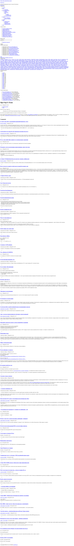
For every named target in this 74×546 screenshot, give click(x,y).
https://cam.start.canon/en (13, 53)
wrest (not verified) (3, 457)
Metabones (6, 62)
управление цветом (58, 68)
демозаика (5, 66)
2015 (3, 81)
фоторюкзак (2, 69)
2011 (3, 77)
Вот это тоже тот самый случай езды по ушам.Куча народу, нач (14, 166)
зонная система (19, 66)
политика (25, 67)
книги (26, 66)
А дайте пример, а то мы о (6, 99)
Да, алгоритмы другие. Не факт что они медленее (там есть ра (14, 528)
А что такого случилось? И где (7, 433)
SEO (3, 25)
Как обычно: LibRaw (5, 236)
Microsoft (9, 62)
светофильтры (65, 67)
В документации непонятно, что (7, 259)
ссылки (8, 68)
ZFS (15, 64)
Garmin (5, 61)
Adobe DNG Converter (35, 59)
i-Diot (37, 61)
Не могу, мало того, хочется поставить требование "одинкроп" (14, 418)
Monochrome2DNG (25, 62)
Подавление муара (4, 333)
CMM (6, 60)
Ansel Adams (55, 59)
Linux (58, 61)
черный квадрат (26, 69)
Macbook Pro (66, 61)
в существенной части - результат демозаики (20, 370)
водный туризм (53, 65)
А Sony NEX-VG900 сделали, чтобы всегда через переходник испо (14, 462)
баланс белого (31, 65)
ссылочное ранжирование (14, 68)
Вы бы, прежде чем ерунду (6, 479)
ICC (38, 61)
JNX (50, 61)
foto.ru (57, 60)
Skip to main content (3, 0)
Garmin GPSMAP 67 (5, 29)
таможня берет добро (38, 68)
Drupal (7, 14)
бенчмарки (44, 65)
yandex (11, 64)
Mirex (20, 62)
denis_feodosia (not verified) (4, 316)
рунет (57, 67)
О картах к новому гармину (7, 28)
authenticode (64, 59)
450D (13, 59)
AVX (67, 59)
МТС (52, 64)
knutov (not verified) (3, 497)
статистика (21, 68)
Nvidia (66, 62)
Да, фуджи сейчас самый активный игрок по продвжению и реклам (15, 306)
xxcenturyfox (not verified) (4, 133)
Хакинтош (10, 65)
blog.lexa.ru (2, 2)
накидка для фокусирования (49, 66)
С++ (66, 64)
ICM (40, 61)
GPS (20, 61)
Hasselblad (27, 61)
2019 (3, 84)
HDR (30, 61)
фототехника (7, 69)
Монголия (55, 64)
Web (5, 13)
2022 (3, 87)
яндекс (42, 69)
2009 (3, 75)
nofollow (57, 62)
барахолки (40, 65)
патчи (10, 67)
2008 (3, 74)
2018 (3, 83)
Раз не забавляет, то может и (6, 349)
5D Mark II (2, 59)
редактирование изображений (50, 67)
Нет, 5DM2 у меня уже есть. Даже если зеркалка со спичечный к (14, 503)
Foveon (59, 60)
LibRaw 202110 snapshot (6, 33)
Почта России (63, 64)
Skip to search (9, 0)
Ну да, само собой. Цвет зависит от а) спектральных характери (14, 139)
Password (2, 40)
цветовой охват (12, 69)
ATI (60, 59)
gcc (7, 61)
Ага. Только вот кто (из (5, 183)
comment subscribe (21, 60)
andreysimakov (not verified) (5, 400)
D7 (28, 60)
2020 (3, 85)
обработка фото (3, 67)
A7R (15, 59)
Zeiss (13, 64)
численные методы (33, 69)
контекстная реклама (30, 66)
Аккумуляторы (23, 64)
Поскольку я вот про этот (13, 49)
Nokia (63, 62)
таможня (32, 68)
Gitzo (9, 61)
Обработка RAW (7, 23)
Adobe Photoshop (42, 59)
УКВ (7, 65)
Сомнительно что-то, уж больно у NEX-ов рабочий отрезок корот (14, 455)
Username (2, 39)
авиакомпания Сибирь (25, 65)
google (12, 61)
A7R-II (17, 59)
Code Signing (9, 60)
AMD (49, 59)
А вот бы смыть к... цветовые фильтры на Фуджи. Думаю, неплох (14, 511)
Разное (3, 16)
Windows (3, 64)
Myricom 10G (40, 62)
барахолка (36, 65)
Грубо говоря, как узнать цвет (7, 228)
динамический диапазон (12, 66)
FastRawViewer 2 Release (6, 35)
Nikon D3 (54, 62)
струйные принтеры (27, 68)
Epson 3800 (40, 60)
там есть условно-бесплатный (14, 52)
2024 (3, 88)
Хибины (19, 65)
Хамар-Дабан (15, 65)
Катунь (31, 64)
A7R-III (20, 59)
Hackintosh (6, 9)
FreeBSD (62, 60)
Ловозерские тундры (44, 64)
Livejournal (61, 61)
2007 (3, 73)
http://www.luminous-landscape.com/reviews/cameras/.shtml (39, 382)
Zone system (18, 64)
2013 (3, 79)
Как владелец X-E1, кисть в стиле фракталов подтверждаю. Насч (14, 398)
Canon (3, 60)
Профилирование (7, 24)
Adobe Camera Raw (27, 59)
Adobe (23, 59)
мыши (43, 66)
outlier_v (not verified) (4, 520)
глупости (2, 66)
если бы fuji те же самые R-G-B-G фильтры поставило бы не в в (14, 131)
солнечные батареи (3, 68)
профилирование (39, 67)
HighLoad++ (33, 61)
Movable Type (8, 15)
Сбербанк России (3, 65)
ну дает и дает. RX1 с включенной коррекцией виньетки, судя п (14, 121)
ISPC (48, 61)
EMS (37, 60)
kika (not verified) (3, 123)
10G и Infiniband (7, 17)
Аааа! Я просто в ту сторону (6, 448)
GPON (18, 61)
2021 (3, 86)
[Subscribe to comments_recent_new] (6, 57)
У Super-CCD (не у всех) (5, 175)
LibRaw (5, 11)
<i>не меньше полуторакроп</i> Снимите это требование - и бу (14, 409)
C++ (1, 60)
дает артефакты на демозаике (33, 114)
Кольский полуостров (37, 64)
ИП (29, 64)
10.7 (11, 59)
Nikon (51, 62)
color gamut (16, 60)
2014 (3, 80)
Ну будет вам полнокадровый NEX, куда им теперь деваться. (13, 425)
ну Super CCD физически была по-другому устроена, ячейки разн (14, 158)
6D (9, 59)
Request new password (6, 42)
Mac (3, 8)
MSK (37, 62)
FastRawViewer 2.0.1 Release (7, 34)
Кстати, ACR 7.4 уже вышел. (6, 537)
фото (65, 68)
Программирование (5, 10)
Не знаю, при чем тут (5, 279)
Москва (58, 64)
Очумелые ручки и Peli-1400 (7, 36)
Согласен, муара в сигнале (6, 376)
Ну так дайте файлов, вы (13, 46)
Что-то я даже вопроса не (5, 217)
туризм (53, 68)
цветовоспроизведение (19, 69)
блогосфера (48, 65)
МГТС (50, 64)
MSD (35, 62)
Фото (3, 20)
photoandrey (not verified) (4, 308)
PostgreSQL (6, 12)
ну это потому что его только (14, 48)
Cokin (13, 60)
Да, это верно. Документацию (6, 266)
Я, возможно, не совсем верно (6, 298)
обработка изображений (64, 66)
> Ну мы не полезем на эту (13, 47)
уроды (63, 68)
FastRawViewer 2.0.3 (5, 30)
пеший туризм (13, 67)
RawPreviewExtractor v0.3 (6, 31)
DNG (32, 60)
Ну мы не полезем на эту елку (14, 50)
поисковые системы (20, 67)
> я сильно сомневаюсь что (6, 388)
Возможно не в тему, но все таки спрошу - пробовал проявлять (14, 518)
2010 (3, 76)
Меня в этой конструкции (6, 342)
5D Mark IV (6, 59)
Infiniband (43, 61)
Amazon (46, 59)
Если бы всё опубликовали (6, 190)
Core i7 (26, 60)
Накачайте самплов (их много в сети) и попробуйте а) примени (14, 322)
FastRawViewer (7, 21)
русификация (60, 67)
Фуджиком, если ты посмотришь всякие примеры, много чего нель (15, 147)
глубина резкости (64, 65)
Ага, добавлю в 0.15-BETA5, (6, 252)
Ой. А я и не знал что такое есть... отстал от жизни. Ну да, (13, 470)
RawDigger (6, 22)
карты (23, 66)
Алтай (27, 64)
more (1, 56)
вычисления (58, 65)
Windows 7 (7, 64)
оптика (7, 67)
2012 (3, 78)
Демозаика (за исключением (6, 291)
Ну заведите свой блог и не (6, 365)
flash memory (53, 60)
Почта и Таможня (7, 18)
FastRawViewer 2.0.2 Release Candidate (8, 32)
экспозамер (39, 69)
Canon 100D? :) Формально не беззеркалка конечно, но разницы (14, 495)
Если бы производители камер (7, 197)
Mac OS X (2, 62)
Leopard (52, 61)
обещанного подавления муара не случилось (13, 115)
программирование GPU (32, 67)
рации (44, 67)
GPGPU (3, 7)
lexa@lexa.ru (15, 544)
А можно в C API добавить (6, 244)
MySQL (44, 62)
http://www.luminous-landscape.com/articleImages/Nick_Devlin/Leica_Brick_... (13, 356)
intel (46, 61)
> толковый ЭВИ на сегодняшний (7, 486)
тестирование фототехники (47, 68)
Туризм (3, 19)
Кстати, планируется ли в (6, 209)
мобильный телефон (38, 66)
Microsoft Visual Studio (15, 62)
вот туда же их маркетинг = (13, 51)
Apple (59, 59)
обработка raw (57, 66)
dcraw (30, 60)
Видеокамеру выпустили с (6, 440)
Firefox (49, 60)
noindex (60, 62)
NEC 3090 (48, 62)
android (51, 59)
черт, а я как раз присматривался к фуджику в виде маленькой (14, 314)
